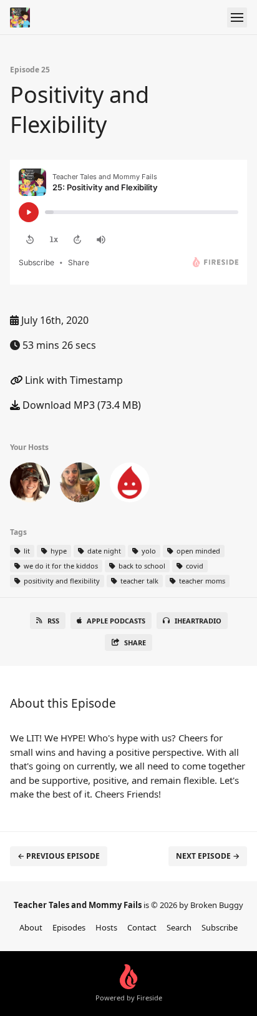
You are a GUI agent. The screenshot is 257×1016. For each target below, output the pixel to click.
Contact (142, 927)
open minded (197, 550)
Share (135, 642)
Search (179, 927)
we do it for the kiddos (60, 565)
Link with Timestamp (72, 380)
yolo (148, 550)
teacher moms (201, 580)
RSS (53, 620)
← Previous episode (58, 856)
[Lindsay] (30, 484)
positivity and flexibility (61, 580)
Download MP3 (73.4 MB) (80, 405)
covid (193, 565)
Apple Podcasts (116, 620)
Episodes (68, 927)
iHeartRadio (198, 620)
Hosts (106, 927)
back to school (141, 565)
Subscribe (219, 927)
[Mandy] (130, 484)
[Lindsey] (80, 484)
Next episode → (208, 856)
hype (58, 550)
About (30, 927)
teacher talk (138, 580)
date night (103, 550)
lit (26, 550)
